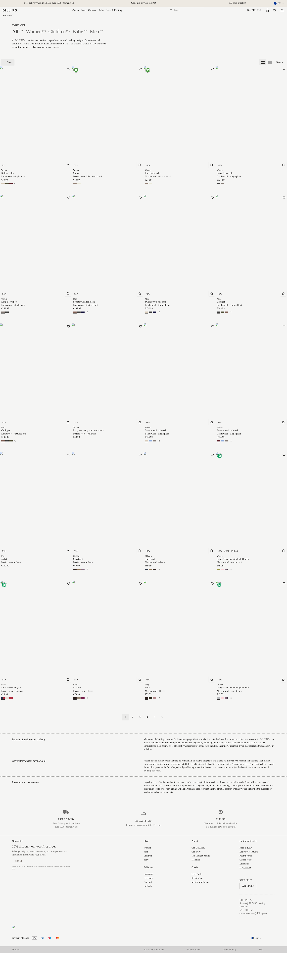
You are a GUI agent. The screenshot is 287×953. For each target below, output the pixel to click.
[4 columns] (262, 62)
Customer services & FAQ (143, 3)
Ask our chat (248, 886)
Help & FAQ (245, 848)
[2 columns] (270, 62)
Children (92, 10)
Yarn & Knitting (114, 10)
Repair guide (197, 878)
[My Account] (267, 10)
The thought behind (200, 855)
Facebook (148, 878)
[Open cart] (282, 10)
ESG (261, 949)
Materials (195, 859)
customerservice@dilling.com (253, 913)
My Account (245, 867)
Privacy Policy (193, 949)
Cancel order (245, 859)
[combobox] (279, 3)
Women (75, 10)
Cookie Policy (229, 949)
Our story (195, 851)
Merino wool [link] (8, 15)
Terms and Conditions (154, 949)
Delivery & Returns (248, 851)
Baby (101, 10)
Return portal (245, 855)
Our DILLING (254, 10)
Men (83, 10)
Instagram (148, 874)
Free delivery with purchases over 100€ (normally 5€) (49, 3)
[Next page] (162, 717)
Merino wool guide (200, 882)
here (13, 869)
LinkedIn (148, 886)
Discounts (244, 863)
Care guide (196, 874)
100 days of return (237, 3)
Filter (9, 62)
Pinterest (148, 882)
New (278, 62)
